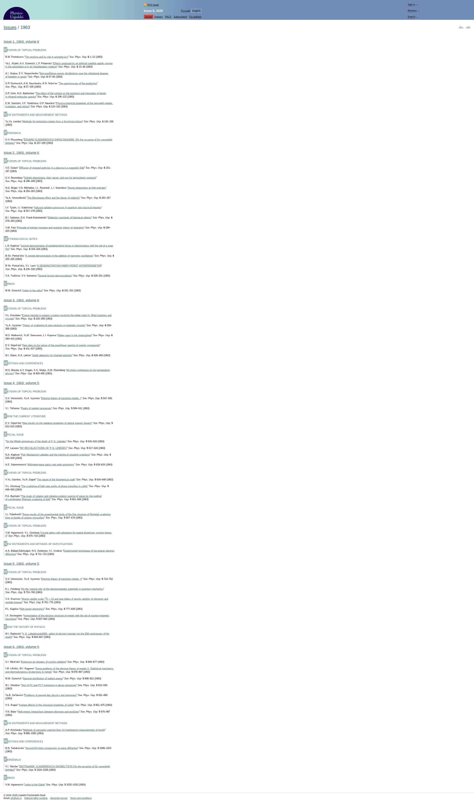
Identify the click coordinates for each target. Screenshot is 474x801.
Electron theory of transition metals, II (61, 579)
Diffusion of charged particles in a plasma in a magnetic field (51, 167)
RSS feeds (153, 5)
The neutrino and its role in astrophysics (46, 57)
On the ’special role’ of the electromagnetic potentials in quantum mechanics (62, 589)
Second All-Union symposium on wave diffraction (51, 748)
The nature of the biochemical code (56, 479)
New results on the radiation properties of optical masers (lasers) (57, 423)
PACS (168, 16)
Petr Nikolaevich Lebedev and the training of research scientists (55, 454)
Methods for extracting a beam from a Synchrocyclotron (52, 121)
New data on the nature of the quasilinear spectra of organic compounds (61, 345)
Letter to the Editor (35, 784)
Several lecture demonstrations (55, 275)
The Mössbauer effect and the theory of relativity (53, 197)
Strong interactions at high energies (87, 187)
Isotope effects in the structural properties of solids (46, 705)
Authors (158, 16)
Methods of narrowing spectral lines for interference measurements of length (64, 730)
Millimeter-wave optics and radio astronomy (51, 464)
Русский (185, 10)
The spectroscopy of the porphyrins (78, 83)
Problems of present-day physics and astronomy (50, 695)
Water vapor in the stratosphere (74, 335)
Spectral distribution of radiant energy (43, 678)
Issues (148, 16)
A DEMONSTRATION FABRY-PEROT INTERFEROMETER (69, 265)
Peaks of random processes (36, 408)
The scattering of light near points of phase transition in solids (54, 486)
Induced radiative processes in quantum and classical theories (67, 207)
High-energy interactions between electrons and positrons (48, 711)
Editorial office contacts (36, 798)
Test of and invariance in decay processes (48, 685)
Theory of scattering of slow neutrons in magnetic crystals (54, 325)
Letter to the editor (32, 290)
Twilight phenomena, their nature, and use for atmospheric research (60, 177)
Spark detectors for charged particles (52, 355)
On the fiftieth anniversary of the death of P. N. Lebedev (36, 441)
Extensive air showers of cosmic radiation (43, 661)
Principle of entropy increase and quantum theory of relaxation (50, 227)
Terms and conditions (81, 798)
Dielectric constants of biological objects (69, 217)
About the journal (58, 798)
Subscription (180, 16)
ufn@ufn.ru (16, 798)
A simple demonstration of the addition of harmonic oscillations (59, 255)
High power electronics (32, 609)
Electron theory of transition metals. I (61, 398)
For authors (195, 16)
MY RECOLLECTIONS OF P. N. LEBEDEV (43, 448)
